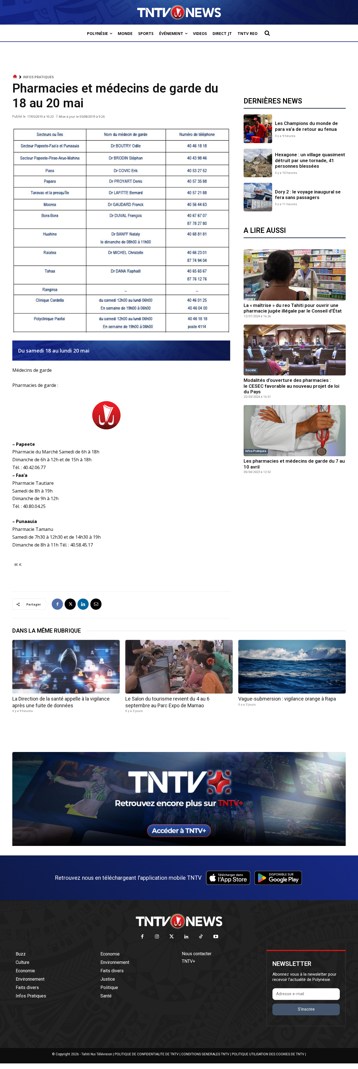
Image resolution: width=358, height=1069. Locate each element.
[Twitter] (172, 937)
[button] (267, 33)
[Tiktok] (201, 937)
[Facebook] (57, 604)
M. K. (18, 564)
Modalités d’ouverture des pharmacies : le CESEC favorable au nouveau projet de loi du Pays (291, 385)
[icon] (15, 76)
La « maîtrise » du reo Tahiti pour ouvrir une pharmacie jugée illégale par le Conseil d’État (293, 308)
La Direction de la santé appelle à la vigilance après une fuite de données (61, 702)
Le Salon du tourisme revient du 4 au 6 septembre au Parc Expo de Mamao (167, 702)
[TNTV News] (179, 921)
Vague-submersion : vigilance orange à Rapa (287, 699)
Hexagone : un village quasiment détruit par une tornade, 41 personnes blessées (310, 160)
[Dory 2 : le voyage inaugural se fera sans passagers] (258, 197)
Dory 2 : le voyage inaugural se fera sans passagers (308, 194)
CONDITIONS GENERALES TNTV (205, 1054)
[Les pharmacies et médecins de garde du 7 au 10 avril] (295, 430)
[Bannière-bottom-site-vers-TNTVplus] (179, 844)
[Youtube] (216, 937)
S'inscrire (306, 1009)
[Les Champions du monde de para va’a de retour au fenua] (258, 128)
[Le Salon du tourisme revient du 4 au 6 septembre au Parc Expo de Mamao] (179, 667)
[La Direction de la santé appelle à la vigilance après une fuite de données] (66, 667)
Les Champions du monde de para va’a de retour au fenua (306, 126)
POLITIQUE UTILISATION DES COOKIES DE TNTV (268, 1054)
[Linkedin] (83, 604)
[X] (70, 604)
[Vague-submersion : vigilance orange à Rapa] (292, 667)
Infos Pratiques (38, 77)
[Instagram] (157, 937)
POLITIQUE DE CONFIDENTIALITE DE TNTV (147, 1054)
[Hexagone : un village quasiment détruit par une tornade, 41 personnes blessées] (258, 163)
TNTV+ (188, 961)
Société (250, 295)
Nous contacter (196, 953)
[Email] (96, 604)
